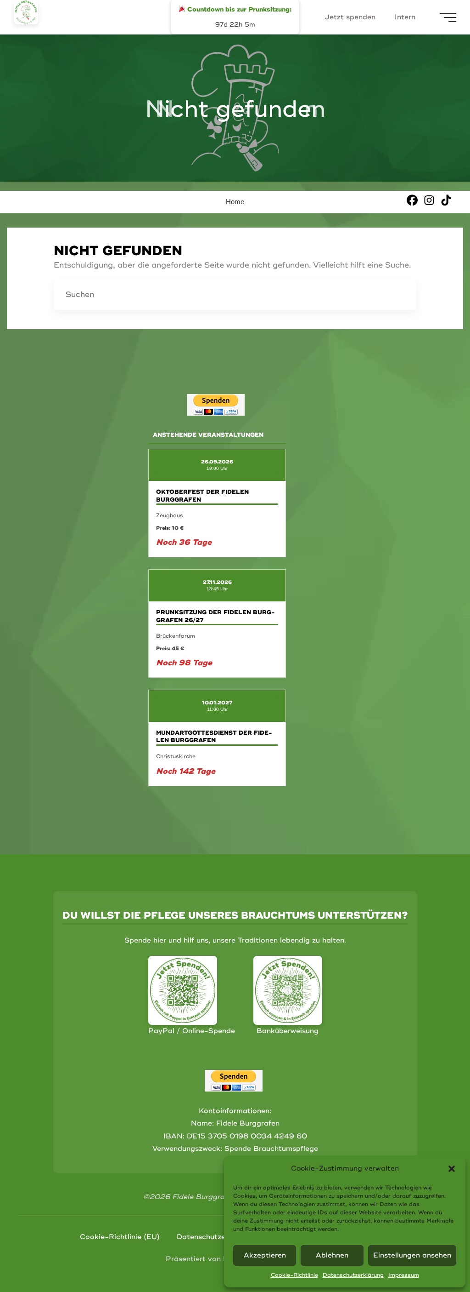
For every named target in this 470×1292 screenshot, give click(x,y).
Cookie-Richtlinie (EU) (120, 1237)
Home (235, 202)
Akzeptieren (265, 1255)
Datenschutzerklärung (353, 1275)
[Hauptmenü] (448, 17)
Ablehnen (332, 1255)
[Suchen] (401, 294)
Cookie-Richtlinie (294, 1275)
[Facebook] (412, 200)
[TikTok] (446, 200)
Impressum (403, 1275)
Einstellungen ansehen (412, 1255)
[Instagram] (429, 200)
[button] (451, 1168)
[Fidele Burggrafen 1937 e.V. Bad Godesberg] (26, 12)
